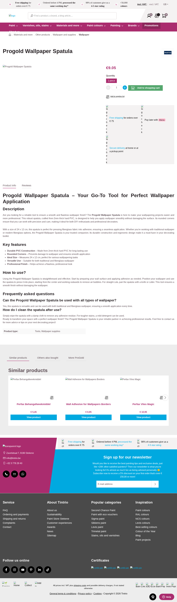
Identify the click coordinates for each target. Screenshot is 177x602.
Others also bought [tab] (47, 357)
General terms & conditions (63, 593)
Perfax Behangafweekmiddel (33, 404)
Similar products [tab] (18, 357)
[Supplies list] (157, 15)
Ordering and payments (16, 514)
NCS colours (142, 518)
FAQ (5, 510)
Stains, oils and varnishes (105, 535)
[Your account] (150, 15)
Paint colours (143, 510)
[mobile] (6, 474)
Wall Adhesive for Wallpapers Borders (88, 404)
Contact (7, 527)
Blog (138, 535)
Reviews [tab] (26, 185)
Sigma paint (97, 518)
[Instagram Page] (14, 569)
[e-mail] (14, 474)
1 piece (111, 81)
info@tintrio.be (13, 458)
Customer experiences (59, 523)
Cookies (97, 593)
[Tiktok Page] (47, 569)
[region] (51, 95)
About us (52, 510)
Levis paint (97, 527)
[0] (143, 4)
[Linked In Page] (39, 569)
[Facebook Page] (6, 569)
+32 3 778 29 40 (14, 463)
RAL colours (142, 514)
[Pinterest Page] (31, 569)
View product (34, 417)
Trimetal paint (98, 531)
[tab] (9, 185)
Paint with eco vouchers (104, 514)
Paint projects (143, 539)
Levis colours (143, 523)
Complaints (9, 523)
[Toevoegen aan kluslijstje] (52, 397)
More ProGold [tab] (76, 357)
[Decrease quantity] (108, 87)
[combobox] (72, 15)
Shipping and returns (14, 518)
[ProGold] (167, 53)
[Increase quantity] (125, 87)
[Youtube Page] (22, 569)
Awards (51, 527)
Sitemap (51, 535)
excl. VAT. (154, 4)
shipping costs (80, 585)
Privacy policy (85, 593)
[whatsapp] (22, 474)
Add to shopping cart (148, 88)
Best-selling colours (146, 527)
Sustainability (54, 514)
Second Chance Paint (103, 510)
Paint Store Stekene (58, 518)
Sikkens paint (98, 523)
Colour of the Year (145, 531)
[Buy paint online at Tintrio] (12, 15)
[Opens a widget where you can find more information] (166, 597)
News (50, 531)
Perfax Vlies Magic (143, 404)
